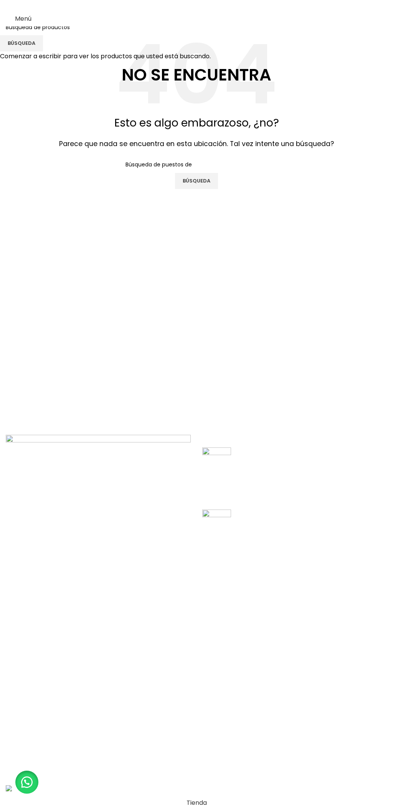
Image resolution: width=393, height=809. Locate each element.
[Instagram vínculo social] (196, 5)
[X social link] (187, 5)
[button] (26, 782)
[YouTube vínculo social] (206, 5)
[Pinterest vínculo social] (216, 5)
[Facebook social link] (177, 5)
